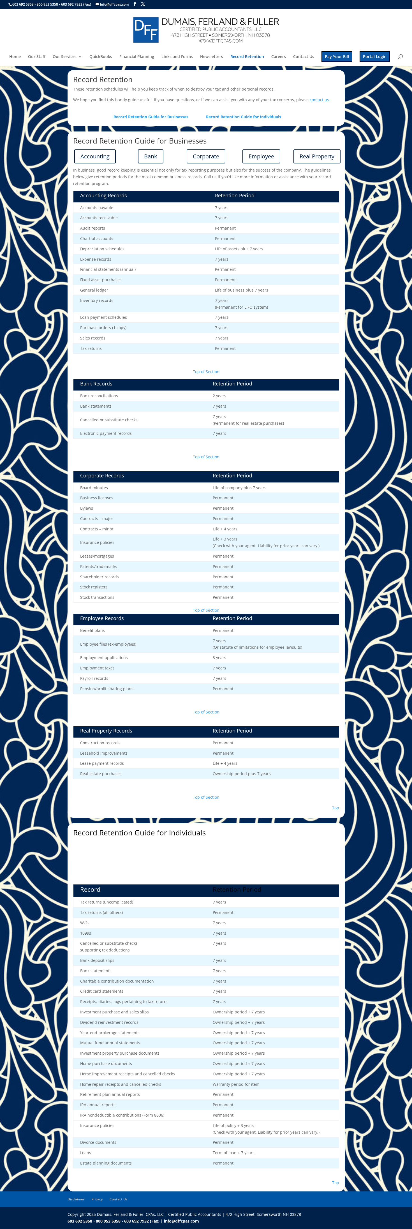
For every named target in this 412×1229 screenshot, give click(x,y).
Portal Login (374, 56)
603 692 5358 (23, 4)
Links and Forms (177, 57)
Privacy (97, 1199)
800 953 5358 (48, 4)
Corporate (206, 156)
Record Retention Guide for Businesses (151, 116)
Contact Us (303, 57)
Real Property (317, 156)
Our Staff (36, 57)
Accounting (95, 156)
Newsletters (211, 57)
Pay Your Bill (337, 56)
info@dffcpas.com (181, 1221)
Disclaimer (76, 1199)
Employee (261, 156)
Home (15, 57)
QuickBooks (100, 57)
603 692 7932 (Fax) (76, 4)
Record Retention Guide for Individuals (243, 116)
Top (335, 807)
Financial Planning (136, 57)
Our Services (65, 57)
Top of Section (206, 371)
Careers (278, 57)
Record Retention (247, 57)
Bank (150, 156)
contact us (319, 99)
